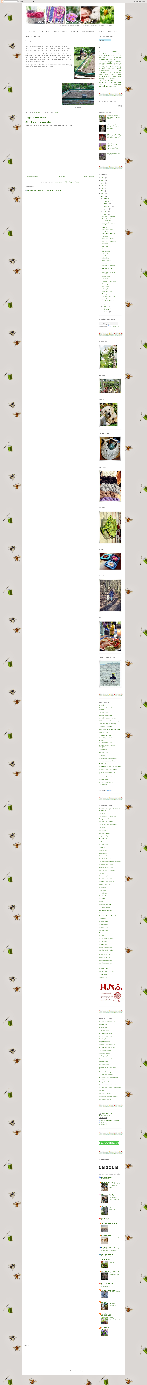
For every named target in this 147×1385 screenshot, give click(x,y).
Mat (111, 67)
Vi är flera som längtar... (108, 254)
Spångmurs (102, 919)
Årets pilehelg (106, 1286)
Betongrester (107, 294)
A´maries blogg (106, 1235)
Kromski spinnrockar (106, 876)
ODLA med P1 (103, 732)
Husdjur (109, 63)
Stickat (102, 72)
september (107, 206)
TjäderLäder (103, 933)
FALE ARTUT (105, 1206)
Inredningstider (108, 239)
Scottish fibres (105, 907)
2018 (103, 178)
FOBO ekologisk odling (107, 724)
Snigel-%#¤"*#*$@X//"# (108, 299)
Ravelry (102, 899)
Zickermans (103, 974)
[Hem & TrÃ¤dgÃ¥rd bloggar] (109, 1120)
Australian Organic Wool (108, 816)
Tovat (120, 74)
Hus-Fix (102, 63)
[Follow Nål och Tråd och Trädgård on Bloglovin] (105, 791)
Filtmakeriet (104, 844)
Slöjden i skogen (105, 910)
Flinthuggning (108, 61)
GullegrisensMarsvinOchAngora (110, 861)
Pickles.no (103, 887)
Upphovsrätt (112, 31)
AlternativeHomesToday (107, 1022)
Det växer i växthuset (106, 219)
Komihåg (102, 67)
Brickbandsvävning (106, 822)
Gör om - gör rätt (109, 296)
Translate (115, 326)
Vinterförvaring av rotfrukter (106, 783)
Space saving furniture (108, 1085)
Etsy (100, 842)
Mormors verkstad (105, 1059)
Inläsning (105, 286)
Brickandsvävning (105, 59)
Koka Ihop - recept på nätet (110, 729)
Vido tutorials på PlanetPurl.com (106, 953)
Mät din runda (104, 1064)
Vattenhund (106, 251)
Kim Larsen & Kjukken (107, 1047)
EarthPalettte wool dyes (108, 839)
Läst (107, 67)
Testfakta (102, 1090)
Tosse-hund (106, 276)
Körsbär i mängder (109, 216)
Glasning (105, 258)
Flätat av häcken (108, 265)
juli (105, 211)
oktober (106, 204)
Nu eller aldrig (107, 1254)
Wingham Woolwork (105, 960)
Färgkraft (102, 847)
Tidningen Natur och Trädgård (110, 767)
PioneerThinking (105, 1072)
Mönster (102, 69)
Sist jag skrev (114, 1225)
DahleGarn (102, 830)
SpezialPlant (104, 752)
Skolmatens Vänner (106, 1074)
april (105, 306)
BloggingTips (104, 1030)
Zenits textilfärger (106, 971)
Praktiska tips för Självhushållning (106, 741)
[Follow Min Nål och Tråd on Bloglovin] (105, 41)
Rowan (101, 901)
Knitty (101, 873)
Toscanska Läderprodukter (108, 1096)
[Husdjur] (102, 1122)
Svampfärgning (103, 74)
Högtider (102, 65)
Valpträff (105, 246)
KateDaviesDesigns (106, 867)
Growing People (104, 1039)
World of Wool (104, 966)
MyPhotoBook (103, 1062)
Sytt (112, 74)
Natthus (105, 236)
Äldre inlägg (89, 176)
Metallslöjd (118, 67)
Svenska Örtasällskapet (108, 758)
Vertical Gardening (106, 777)
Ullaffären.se (104, 941)
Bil (121, 55)
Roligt (119, 70)
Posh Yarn (102, 890)
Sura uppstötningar (115, 72)
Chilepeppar (105, 1259)
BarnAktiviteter (106, 56)
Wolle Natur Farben (108, 1182)
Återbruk (112, 86)
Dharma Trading (104, 833)
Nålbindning (111, 69)
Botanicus (102, 705)
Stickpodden (103, 924)
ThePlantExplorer (105, 764)
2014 (103, 188)
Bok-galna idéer (105, 819)
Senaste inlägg (32, 176)
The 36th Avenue (105, 1093)
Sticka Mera (103, 921)
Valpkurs (105, 279)
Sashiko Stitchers (106, 904)
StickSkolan (103, 927)
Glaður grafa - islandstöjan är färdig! (113, 126)
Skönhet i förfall (109, 281)
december (106, 198)
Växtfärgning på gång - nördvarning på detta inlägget (113, 146)
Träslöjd (114, 76)
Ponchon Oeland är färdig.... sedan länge (114, 117)
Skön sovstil (107, 291)
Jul (120, 65)
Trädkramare (105, 1179)
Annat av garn (104, 52)
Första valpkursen (109, 241)
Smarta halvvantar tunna (109, 1220)
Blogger (83, 1371)
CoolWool (102, 827)
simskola (105, 244)
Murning (105, 284)
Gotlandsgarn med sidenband (113, 154)
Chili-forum (103, 712)
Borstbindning (118, 57)
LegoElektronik (104, 1053)
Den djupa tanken (108, 234)
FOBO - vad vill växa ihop (109, 721)
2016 (103, 183)
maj (104, 304)
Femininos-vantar (114, 1292)
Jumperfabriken (104, 1042)
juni (105, 214)
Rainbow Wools (104, 896)
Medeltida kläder (105, 879)
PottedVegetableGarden (107, 738)
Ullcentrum (103, 944)
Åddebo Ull (103, 977)
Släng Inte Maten (105, 1082)
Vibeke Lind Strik (106, 950)
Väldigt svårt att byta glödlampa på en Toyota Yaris (114, 136)
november (106, 201)
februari (106, 309)
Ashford (102, 813)
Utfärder (111, 79)
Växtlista (74, 31)
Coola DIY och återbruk (108, 824)
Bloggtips (102, 57)
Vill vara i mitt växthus (108, 273)
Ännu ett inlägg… (106, 1256)
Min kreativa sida (108, 1247)
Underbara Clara (105, 1099)
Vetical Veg (103, 780)
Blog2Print (103, 1027)
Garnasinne (103, 850)
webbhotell (103, 1124)
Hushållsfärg (118, 63)
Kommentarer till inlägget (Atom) (67, 182)
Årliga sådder (44, 31)
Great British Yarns (106, 859)
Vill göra (105, 289)
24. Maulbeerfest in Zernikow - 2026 (114, 1185)
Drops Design (104, 836)
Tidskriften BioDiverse (108, 769)
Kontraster (106, 249)
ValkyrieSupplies (105, 947)
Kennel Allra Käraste (107, 1044)
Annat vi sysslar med (110, 53)
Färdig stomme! (107, 263)
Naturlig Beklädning (106, 881)
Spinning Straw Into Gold (108, 916)
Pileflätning (104, 70)
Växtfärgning (117, 84)
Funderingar (118, 61)
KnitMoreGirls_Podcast (107, 870)
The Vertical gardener (107, 761)
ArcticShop (103, 1025)
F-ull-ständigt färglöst (110, 1271)
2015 (103, 185)
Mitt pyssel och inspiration (107, 1284)
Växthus (56, 112)
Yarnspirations (104, 969)
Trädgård (104, 76)
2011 (103, 196)
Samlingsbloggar (88, 31)
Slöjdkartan (103, 913)
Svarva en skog (114, 1237)
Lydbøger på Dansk (106, 1056)
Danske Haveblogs (105, 715)
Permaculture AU (105, 735)
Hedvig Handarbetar (108, 1290)
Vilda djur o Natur (110, 80)
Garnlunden (103, 853)
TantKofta (104, 1302)
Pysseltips (103, 893)
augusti (106, 209)
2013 (103, 191)
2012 (103, 193)
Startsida (31, 31)
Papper (119, 69)
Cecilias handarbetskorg (110, 1223)
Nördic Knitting (105, 884)
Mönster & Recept (60, 31)
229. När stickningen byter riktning (114, 1197)
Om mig (101, 31)
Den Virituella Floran (107, 718)
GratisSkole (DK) (105, 1033)
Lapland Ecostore (105, 1050)
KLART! (104, 227)
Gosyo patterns (104, 856)
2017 (103, 180)
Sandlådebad (106, 260)
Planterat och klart (107, 230)
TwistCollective (105, 936)
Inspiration (112, 65)
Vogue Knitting (104, 957)
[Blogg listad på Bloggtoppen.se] (110, 1115)
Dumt (114, 59)
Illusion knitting (106, 864)
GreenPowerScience (106, 1036)
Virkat (119, 81)
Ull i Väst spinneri (106, 938)
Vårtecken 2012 (105, 82)
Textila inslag (106, 1177)
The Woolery (103, 930)
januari (106, 312)
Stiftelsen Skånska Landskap (110, 1087)
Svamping (102, 755)
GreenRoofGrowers (105, 726)
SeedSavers (103, 749)
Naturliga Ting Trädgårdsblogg (106, 1314)
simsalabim (105, 1327)
